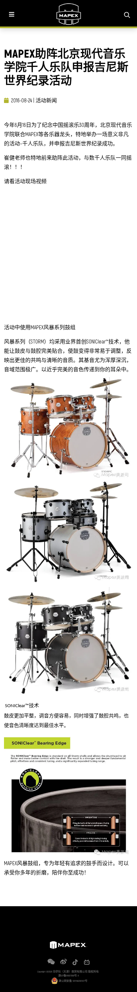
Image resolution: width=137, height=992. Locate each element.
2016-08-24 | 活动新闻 (34, 100)
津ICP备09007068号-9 (68, 975)
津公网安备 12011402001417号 (72, 980)
